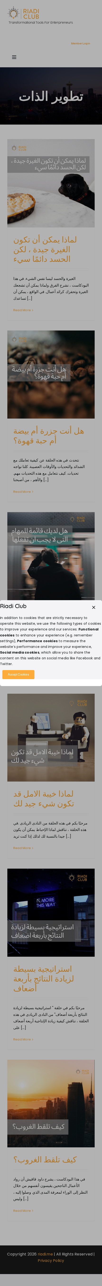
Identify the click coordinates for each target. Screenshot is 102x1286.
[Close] (93, 607)
